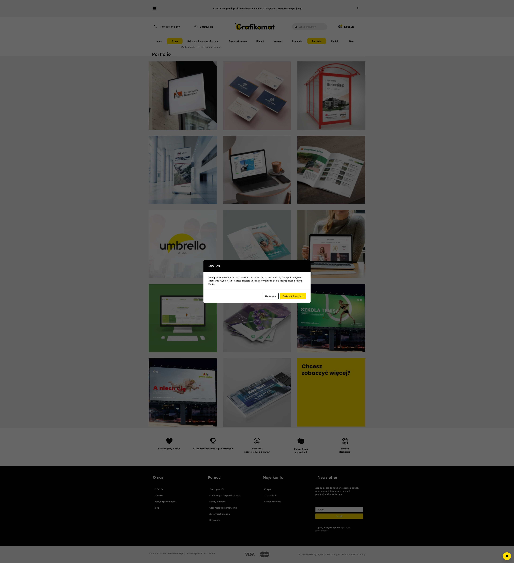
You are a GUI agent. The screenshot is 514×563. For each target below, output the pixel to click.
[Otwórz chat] (507, 556)
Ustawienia (270, 296)
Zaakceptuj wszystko (293, 296)
